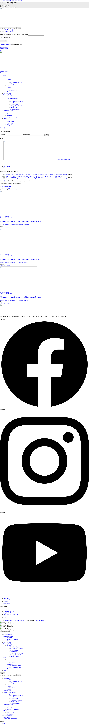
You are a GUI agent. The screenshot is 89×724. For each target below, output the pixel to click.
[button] (5, 227)
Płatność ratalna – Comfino (10, 614)
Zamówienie (6, 600)
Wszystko (26, 224)
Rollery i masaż (14, 107)
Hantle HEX (13, 90)
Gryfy (8, 85)
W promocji (6, 166)
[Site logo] (7, 26)
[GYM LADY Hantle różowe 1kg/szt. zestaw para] (18, 176)
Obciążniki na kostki (16, 106)
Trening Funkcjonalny (9, 644)
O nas (5, 609)
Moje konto (6, 598)
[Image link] (13, 313)
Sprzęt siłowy (7, 642)
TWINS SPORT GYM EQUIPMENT (15, 620)
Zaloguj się (3, 41)
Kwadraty (9, 115)
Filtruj (46, 134)
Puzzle (9, 114)
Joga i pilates (13, 103)
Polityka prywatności (9, 611)
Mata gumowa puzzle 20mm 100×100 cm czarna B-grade (20, 297)
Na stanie (6, 168)
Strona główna (4, 180)
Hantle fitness (14, 104)
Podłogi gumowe (4, 224)
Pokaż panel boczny (5, 186)
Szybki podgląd (4, 216)
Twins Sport (10, 121)
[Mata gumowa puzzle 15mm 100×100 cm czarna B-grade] (18, 252)
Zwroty (5, 616)
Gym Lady (10, 123)
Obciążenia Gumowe (16, 82)
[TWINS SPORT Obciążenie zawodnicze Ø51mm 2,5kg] (19, 178)
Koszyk (5, 601)
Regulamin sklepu (8, 613)
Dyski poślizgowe (15, 109)
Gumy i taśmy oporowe (16, 101)
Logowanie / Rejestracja (10, 718)
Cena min (2, 134)
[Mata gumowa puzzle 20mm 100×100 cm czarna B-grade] (18, 290)
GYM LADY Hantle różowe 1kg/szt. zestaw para (46, 176)
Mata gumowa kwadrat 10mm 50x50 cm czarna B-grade (52, 174)
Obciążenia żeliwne (15, 84)
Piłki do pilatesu (18, 653)
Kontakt (5, 617)
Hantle (9, 87)
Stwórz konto (9, 31)
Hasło (5, 37)
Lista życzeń (6, 603)
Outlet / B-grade (18, 224)
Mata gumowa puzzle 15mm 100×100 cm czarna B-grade (20, 259)
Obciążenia (10, 79)
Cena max (25, 134)
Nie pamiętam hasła (5, 44)
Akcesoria (10, 645)
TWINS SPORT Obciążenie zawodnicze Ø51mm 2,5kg (51, 178)
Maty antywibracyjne (13, 117)
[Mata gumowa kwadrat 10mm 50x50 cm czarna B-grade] (19, 174)
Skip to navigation (5, 0)
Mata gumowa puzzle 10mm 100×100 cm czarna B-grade (20, 221)
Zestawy (9, 92)
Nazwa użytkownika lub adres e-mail (14, 34)
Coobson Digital (39, 620)
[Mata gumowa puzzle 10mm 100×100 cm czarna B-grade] (18, 215)
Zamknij (2, 128)
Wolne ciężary (7, 658)
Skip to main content (16, 0)
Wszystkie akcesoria (12, 98)
